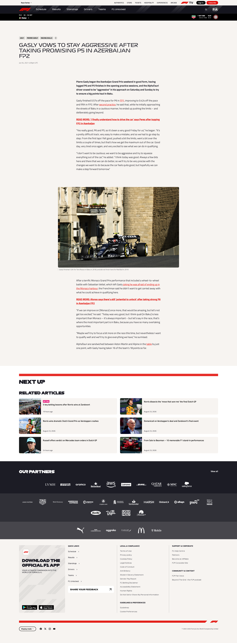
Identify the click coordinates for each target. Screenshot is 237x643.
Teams (102, 9)
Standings (72, 9)
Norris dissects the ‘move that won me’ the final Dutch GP (170, 401)
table (149, 344)
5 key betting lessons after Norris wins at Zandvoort (66, 404)
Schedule (41, 9)
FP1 (122, 100)
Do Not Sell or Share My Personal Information (139, 595)
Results (56, 9)
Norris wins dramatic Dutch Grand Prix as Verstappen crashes (71, 421)
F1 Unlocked (119, 9)
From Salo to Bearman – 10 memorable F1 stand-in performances (174, 440)
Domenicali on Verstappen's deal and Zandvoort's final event (171, 421)
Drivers (88, 9)
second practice (107, 104)
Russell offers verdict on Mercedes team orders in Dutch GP (70, 440)
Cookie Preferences (128, 611)
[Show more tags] (55, 38)
